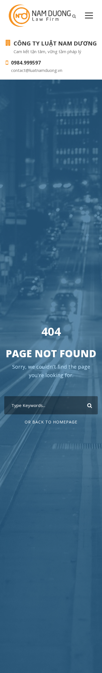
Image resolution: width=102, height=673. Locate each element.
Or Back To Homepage (51, 422)
